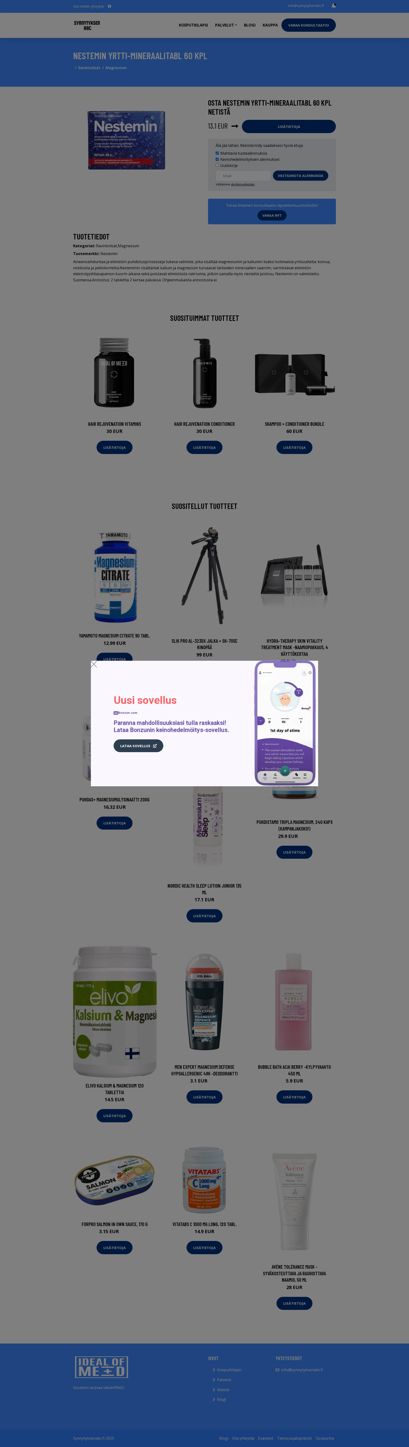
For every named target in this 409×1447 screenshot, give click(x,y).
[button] (138, 745)
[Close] (94, 664)
